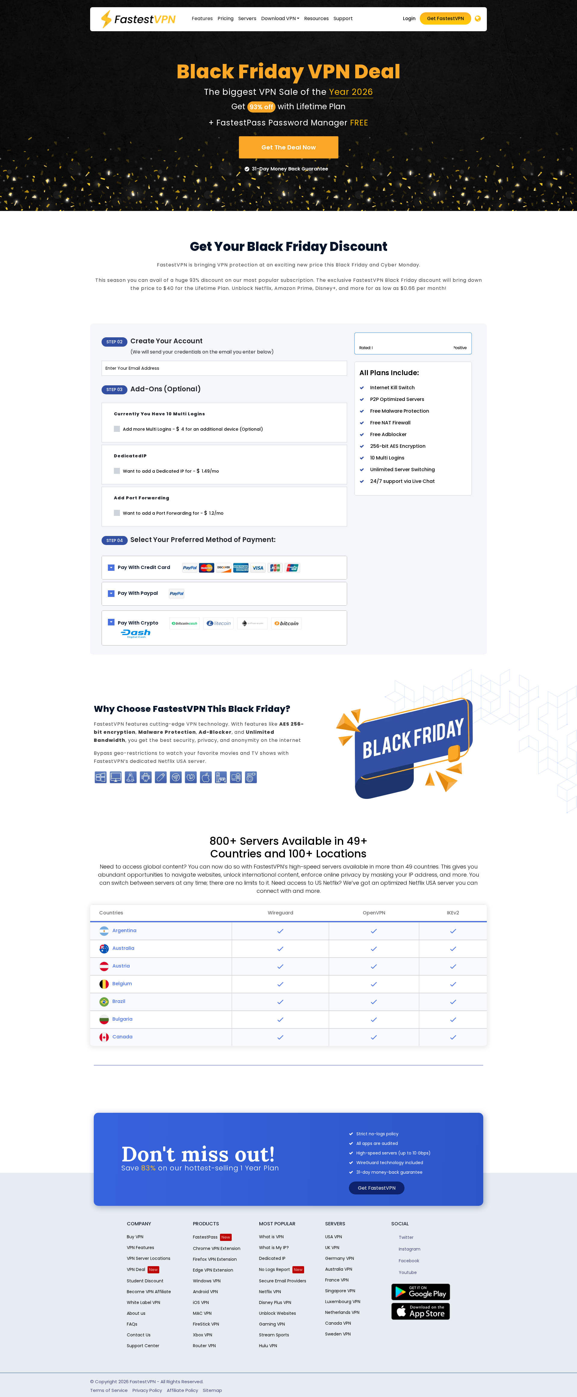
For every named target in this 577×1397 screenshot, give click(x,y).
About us (136, 1313)
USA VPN (333, 1237)
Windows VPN (207, 1281)
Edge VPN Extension (213, 1270)
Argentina (123, 930)
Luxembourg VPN (342, 1302)
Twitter (406, 1237)
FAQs (132, 1324)
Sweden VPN (338, 1334)
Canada (122, 1036)
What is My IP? (274, 1248)
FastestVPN (143, 1381)
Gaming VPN (272, 1324)
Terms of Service (109, 1390)
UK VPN (332, 1248)
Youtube (407, 1272)
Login (409, 18)
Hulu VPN (268, 1346)
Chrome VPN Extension (216, 1248)
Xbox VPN (202, 1335)
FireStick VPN (206, 1324)
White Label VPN (143, 1302)
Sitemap (212, 1390)
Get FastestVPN (445, 18)
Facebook (408, 1261)
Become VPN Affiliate (149, 1292)
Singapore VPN (340, 1291)
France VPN (337, 1280)
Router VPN (204, 1346)
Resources (316, 18)
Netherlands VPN (342, 1312)
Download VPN (278, 18)
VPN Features (140, 1248)
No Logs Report (274, 1269)
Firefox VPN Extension (215, 1259)
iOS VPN (201, 1302)
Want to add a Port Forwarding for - (173, 512)
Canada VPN (338, 1323)
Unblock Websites (277, 1313)
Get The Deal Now (288, 147)
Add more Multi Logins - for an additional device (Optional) (192, 428)
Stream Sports (274, 1335)
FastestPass (205, 1237)
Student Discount (145, 1281)
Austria (120, 965)
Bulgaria (122, 1019)
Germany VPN (339, 1258)
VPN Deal (136, 1269)
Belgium (121, 983)
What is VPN (271, 1237)
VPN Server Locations (148, 1258)
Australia (122, 948)
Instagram (409, 1249)
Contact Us (139, 1335)
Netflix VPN (270, 1292)
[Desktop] (478, 19)
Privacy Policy (147, 1390)
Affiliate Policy (182, 1390)
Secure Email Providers (282, 1281)
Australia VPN (338, 1269)
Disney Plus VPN (275, 1302)
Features (202, 18)
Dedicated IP (272, 1258)
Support (343, 18)
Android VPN (205, 1292)
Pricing (226, 18)
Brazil (118, 1001)
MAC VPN (202, 1313)
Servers (247, 18)
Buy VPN (135, 1237)
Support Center (143, 1346)
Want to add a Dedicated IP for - (170, 470)
